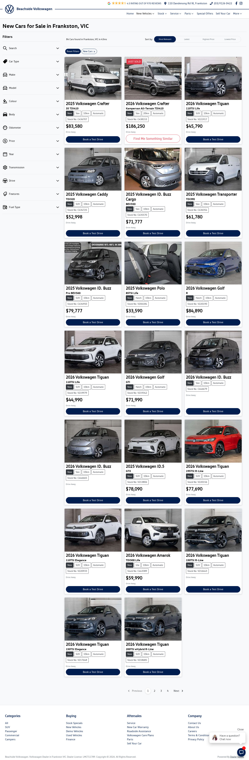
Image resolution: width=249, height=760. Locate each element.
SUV (7, 727)
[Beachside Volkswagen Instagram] (241, 3)
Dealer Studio (237, 756)
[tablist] (197, 39)
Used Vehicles (74, 735)
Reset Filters (73, 51)
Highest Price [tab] (208, 39)
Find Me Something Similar (153, 139)
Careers (192, 731)
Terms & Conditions (199, 735)
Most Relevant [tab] (165, 39)
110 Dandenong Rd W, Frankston (187, 3)
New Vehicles (144, 13)
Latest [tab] (186, 39)
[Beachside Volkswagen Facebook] (237, 3)
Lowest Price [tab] (230, 39)
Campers (10, 739)
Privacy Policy (196, 739)
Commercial (12, 735)
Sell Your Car (223, 13)
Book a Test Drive (93, 139)
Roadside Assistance (139, 731)
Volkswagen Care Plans (140, 735)
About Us (193, 727)
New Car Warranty (138, 727)
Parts (188, 13)
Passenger (11, 731)
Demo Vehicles (74, 731)
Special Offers (205, 13)
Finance (70, 739)
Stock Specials (74, 723)
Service (174, 13)
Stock (161, 13)
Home (130, 13)
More (236, 13)
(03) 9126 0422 (223, 3)
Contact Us (194, 723)
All (6, 723)
